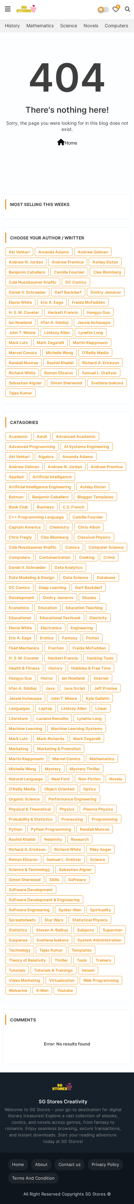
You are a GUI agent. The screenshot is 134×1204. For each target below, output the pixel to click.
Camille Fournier (69, 272)
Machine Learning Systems (76, 728)
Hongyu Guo (98, 312)
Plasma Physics (98, 809)
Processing (72, 819)
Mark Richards (50, 738)
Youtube (65, 990)
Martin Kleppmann (90, 342)
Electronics (51, 627)
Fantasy (69, 637)
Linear (101, 708)
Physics (67, 809)
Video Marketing (24, 980)
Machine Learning (25, 728)
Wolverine (18, 990)
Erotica (46, 637)
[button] (127, 9)
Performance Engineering (72, 799)
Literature (18, 718)
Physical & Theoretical (30, 809)
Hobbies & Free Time (91, 668)
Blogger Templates (95, 496)
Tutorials (17, 970)
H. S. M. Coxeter (24, 312)
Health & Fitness (24, 668)
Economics (19, 607)
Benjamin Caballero (27, 272)
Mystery (53, 768)
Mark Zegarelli (50, 342)
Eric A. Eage (52, 302)
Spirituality (100, 909)
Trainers (103, 960)
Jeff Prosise (105, 688)
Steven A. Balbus (52, 930)
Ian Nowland (20, 322)
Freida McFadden (88, 302)
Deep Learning (52, 587)
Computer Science (106, 547)
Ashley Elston (105, 262)
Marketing (18, 748)
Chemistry (59, 527)
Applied (16, 476)
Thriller (61, 960)
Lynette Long (90, 332)
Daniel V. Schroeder (27, 292)
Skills (54, 879)
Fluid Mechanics (24, 648)
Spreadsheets (22, 919)
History (12, 25)
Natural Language (26, 778)
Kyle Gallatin (97, 698)
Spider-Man (70, 909)
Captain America (25, 527)
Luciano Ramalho (52, 718)
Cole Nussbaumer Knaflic (33, 282)
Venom (88, 970)
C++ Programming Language (36, 517)
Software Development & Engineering (44, 899)
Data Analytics (69, 567)
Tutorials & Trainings (53, 970)
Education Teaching (84, 607)
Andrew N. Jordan (26, 262)
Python (15, 829)
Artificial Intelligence (52, 476)
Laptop (45, 708)
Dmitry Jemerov (105, 292)
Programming (105, 819)
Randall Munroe (23, 362)
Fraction (56, 648)
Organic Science (24, 799)
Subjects (85, 930)
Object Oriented (59, 789)
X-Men (42, 990)
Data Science (75, 577)
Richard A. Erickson (100, 362)
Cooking (87, 557)
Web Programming (101, 980)
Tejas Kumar (20, 393)
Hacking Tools (100, 658)
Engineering (82, 627)
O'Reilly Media (95, 352)
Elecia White (20, 302)
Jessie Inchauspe (93, 322)
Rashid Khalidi (60, 362)
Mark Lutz (18, 342)
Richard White (22, 372)
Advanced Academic (76, 436)
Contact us (70, 1164)
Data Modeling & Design (31, 577)
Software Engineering (29, 909)
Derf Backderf (68, 292)
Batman (16, 496)
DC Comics (76, 282)
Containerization (54, 557)
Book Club (18, 507)
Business (45, 507)
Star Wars (54, 919)
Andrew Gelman (93, 252)
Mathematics (40, 25)
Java (50, 688)
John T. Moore (22, 332)
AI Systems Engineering (86, 446)
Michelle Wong (59, 352)
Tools (82, 960)
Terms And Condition (33, 1178)
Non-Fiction (89, 778)
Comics (72, 547)
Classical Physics (94, 537)
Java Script (74, 688)
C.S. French (73, 507)
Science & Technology (29, 869)
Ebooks (89, 597)
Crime (109, 557)
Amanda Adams (53, 252)
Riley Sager (100, 849)
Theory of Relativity (27, 960)
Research (80, 839)
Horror (47, 678)
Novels (91, 25)
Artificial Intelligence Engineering (40, 486)
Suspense (18, 940)
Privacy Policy (105, 1164)
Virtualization (61, 980)
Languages (19, 708)
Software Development (31, 889)
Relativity (53, 839)
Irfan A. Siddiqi (55, 322)
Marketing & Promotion (59, 748)
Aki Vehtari (19, 252)
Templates (82, 950)
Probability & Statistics (31, 819)
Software (77, 879)
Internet (101, 678)
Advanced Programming (32, 446)
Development (21, 597)
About (41, 1164)
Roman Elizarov (58, 372)
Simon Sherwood (66, 382)
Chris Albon (89, 527)
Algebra (46, 456)
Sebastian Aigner (25, 382)
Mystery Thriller (85, 768)
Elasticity (98, 617)
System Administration (99, 940)
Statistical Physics (90, 919)
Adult (42, 436)
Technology (20, 950)
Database (106, 577)
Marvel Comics (23, 352)
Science (68, 25)
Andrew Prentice (68, 262)
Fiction (92, 637)
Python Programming (51, 829)
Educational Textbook (60, 617)
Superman (112, 930)
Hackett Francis (63, 312)
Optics (89, 789)
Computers (116, 25)
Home (71, 143)
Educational (20, 617)
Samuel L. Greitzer (99, 372)
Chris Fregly (20, 537)
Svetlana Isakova (107, 382)
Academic (18, 436)
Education (47, 607)
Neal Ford (60, 778)
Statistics (18, 930)
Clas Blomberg (107, 272)
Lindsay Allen (57, 332)
